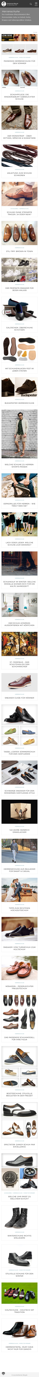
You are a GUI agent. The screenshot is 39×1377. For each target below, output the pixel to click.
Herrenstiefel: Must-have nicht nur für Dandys (19, 1348)
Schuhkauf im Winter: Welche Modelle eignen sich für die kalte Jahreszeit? (19, 584)
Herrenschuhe (13, 57)
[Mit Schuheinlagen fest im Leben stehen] (19, 349)
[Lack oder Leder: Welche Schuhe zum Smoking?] (19, 524)
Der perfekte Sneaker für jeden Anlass (19, 289)
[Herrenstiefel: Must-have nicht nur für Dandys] (19, 1330)
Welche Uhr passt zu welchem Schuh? (19, 1198)
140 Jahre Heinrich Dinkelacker (19, 831)
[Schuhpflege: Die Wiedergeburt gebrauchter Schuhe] (19, 79)
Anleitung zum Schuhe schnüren (19, 174)
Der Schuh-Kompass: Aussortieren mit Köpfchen (19, 624)
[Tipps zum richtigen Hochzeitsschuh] (19, 890)
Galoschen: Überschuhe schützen (19, 329)
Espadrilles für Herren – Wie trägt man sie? (19, 505)
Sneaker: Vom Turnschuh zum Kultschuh (19, 948)
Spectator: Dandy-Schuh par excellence (19, 1146)
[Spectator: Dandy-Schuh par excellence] (19, 1120)
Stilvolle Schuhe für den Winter (20, 1275)
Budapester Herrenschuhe (19, 403)
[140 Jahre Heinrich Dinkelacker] (19, 812)
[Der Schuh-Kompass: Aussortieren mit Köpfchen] (19, 605)
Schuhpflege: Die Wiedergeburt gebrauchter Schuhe (19, 97)
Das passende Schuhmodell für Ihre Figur (19, 1038)
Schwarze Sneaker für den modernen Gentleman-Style (19, 792)
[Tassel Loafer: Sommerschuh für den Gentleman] (19, 725)
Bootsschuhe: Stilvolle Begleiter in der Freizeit (19, 1094)
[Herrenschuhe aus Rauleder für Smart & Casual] (19, 851)
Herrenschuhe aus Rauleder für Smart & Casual (19, 870)
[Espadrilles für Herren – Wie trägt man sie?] (19, 485)
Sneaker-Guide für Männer (19, 698)
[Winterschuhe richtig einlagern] (19, 1217)
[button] (3, 1373)
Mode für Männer (24, 57)
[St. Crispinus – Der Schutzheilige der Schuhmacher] (19, 644)
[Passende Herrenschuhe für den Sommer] (19, 49)
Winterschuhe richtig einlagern (20, 1237)
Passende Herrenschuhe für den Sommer (19, 62)
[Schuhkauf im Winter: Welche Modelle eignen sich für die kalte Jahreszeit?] (19, 563)
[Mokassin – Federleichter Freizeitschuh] (19, 968)
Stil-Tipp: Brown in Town (19, 251)
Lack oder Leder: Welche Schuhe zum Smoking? (19, 544)
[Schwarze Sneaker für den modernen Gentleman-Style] (19, 773)
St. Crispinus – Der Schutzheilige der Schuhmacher (19, 664)
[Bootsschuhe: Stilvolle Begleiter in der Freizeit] (19, 1066)
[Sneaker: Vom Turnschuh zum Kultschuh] (19, 929)
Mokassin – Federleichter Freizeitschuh (20, 987)
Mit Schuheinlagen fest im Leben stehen (19, 370)
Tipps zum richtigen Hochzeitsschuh (19, 909)
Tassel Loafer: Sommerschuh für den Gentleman (19, 753)
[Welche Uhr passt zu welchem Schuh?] (19, 1171)
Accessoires (14, 208)
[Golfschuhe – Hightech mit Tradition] (19, 1293)
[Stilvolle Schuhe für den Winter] (19, 1255)
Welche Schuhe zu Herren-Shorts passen (19, 466)
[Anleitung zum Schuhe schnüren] (19, 156)
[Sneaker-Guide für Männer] (19, 682)
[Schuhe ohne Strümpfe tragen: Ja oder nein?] (19, 194)
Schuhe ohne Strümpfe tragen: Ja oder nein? (19, 213)
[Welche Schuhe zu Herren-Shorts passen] (19, 434)
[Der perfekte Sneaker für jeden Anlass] (19, 270)
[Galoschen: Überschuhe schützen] (19, 309)
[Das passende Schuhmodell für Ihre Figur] (19, 1013)
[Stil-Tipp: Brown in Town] (19, 233)
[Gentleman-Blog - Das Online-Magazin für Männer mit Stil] (9, 4)
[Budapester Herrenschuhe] (19, 387)
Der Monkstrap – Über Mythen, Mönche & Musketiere (19, 137)
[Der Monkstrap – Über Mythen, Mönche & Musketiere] (19, 118)
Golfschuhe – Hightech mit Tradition (19, 1311)
